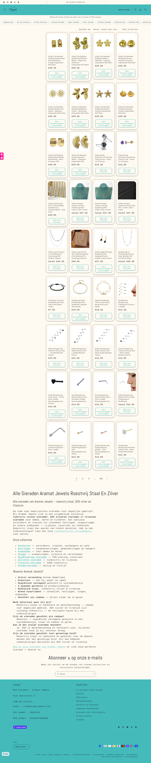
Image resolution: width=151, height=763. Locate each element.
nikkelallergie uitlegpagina (73, 531)
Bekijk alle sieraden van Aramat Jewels (39, 647)
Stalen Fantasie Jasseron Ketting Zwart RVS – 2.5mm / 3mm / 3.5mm (126, 207)
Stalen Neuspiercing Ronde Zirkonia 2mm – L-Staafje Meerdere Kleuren (79, 352)
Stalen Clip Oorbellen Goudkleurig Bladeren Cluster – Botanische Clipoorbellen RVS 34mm (80, 110)
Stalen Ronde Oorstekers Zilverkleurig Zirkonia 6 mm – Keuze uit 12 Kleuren (103, 158)
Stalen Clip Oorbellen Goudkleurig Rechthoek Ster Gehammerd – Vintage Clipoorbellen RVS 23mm (56, 60)
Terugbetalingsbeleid (81, 754)
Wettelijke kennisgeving (112, 756)
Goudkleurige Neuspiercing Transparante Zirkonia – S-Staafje (126, 303)
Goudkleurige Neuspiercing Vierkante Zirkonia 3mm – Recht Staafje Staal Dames (126, 449)
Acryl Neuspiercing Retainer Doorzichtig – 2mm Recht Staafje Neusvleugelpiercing (80, 398)
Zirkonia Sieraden (104, 22)
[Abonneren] (93, 674)
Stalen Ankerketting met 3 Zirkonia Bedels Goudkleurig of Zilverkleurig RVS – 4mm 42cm (56, 208)
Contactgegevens (131, 756)
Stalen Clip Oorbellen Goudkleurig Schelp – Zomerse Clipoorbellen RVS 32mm (126, 110)
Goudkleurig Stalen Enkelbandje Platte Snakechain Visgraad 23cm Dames (79, 303)
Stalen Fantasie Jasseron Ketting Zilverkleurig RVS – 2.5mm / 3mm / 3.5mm (79, 207)
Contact (80, 694)
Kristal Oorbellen (40, 22)
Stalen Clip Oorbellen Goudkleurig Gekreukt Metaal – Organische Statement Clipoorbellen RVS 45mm (80, 60)
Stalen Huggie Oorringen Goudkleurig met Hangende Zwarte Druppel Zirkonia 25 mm (103, 255)
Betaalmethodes (84, 701)
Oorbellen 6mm (134, 22)
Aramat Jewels (48, 754)
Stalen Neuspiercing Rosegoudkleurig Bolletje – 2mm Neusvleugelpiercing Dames (102, 450)
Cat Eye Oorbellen (23, 22)
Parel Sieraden (88, 22)
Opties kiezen (103, 171)
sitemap (80, 720)
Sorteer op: (85, 29)
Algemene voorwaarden (115, 754)
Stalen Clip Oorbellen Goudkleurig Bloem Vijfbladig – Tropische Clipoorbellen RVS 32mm (103, 59)
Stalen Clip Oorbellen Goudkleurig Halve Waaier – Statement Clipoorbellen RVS (79, 158)
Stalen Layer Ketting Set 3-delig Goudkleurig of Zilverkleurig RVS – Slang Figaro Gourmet (80, 255)
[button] (4, 9)
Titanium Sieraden (57, 22)
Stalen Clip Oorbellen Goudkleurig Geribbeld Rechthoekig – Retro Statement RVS (56, 158)
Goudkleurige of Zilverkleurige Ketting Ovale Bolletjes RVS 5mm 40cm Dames (126, 255)
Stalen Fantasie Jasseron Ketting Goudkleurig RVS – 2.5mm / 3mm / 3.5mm (103, 207)
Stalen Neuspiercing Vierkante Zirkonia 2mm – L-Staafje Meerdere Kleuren (56, 352)
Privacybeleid (98, 754)
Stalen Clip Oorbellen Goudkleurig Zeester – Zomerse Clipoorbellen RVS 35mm (103, 110)
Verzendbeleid (132, 754)
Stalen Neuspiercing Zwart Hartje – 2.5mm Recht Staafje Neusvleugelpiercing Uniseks (56, 399)
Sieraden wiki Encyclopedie (90, 712)
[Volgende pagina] (107, 478)
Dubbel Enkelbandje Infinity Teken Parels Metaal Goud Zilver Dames (102, 303)
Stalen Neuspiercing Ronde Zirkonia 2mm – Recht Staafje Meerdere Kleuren (103, 352)
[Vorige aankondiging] (47, 2)
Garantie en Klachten (87, 705)
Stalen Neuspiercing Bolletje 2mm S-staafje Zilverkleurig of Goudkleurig (126, 398)
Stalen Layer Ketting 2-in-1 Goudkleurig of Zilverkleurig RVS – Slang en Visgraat (56, 255)
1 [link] (76, 478)
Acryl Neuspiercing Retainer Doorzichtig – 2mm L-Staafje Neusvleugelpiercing (103, 398)
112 (101, 479)
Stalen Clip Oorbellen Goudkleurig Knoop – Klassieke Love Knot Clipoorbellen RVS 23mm (126, 59)
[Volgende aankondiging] (104, 2)
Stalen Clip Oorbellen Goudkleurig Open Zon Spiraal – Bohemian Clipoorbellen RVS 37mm (56, 110)
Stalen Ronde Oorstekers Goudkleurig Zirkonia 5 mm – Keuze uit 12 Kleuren (126, 158)
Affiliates (81, 697)
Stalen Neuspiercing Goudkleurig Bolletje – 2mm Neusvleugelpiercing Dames (79, 450)
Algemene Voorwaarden (87, 708)
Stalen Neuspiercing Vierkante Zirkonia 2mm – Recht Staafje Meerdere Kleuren (126, 352)
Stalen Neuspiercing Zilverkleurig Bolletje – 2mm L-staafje (56, 448)
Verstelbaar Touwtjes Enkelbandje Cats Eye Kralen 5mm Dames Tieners (56, 303)
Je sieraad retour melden (89, 690)
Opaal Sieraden (73, 22)
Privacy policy (84, 716)
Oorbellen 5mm (120, 22)
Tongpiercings (8, 22)
